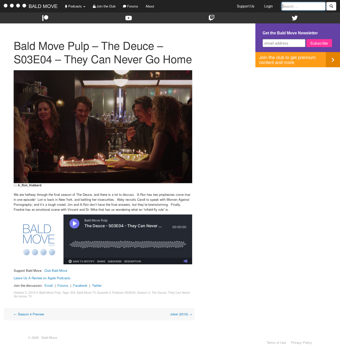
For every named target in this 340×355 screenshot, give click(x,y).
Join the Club (105, 6)
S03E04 (130, 292)
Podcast (117, 292)
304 (72, 292)
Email (49, 285)
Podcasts (75, 6)
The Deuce (159, 292)
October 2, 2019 (24, 292)
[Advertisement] (297, 102)
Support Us (245, 6)
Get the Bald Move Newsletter (290, 33)
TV (30, 296)
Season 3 (143, 292)
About (150, 6)
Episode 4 (104, 292)
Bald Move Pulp (50, 292)
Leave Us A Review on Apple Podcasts (42, 278)
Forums (132, 6)
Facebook (80, 285)
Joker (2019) (181, 314)
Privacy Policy (301, 342)
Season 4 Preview (29, 314)
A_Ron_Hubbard (29, 185)
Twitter (97, 285)
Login (268, 6)
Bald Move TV (86, 292)
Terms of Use (276, 342)
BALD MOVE (43, 6)
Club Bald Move (55, 270)
